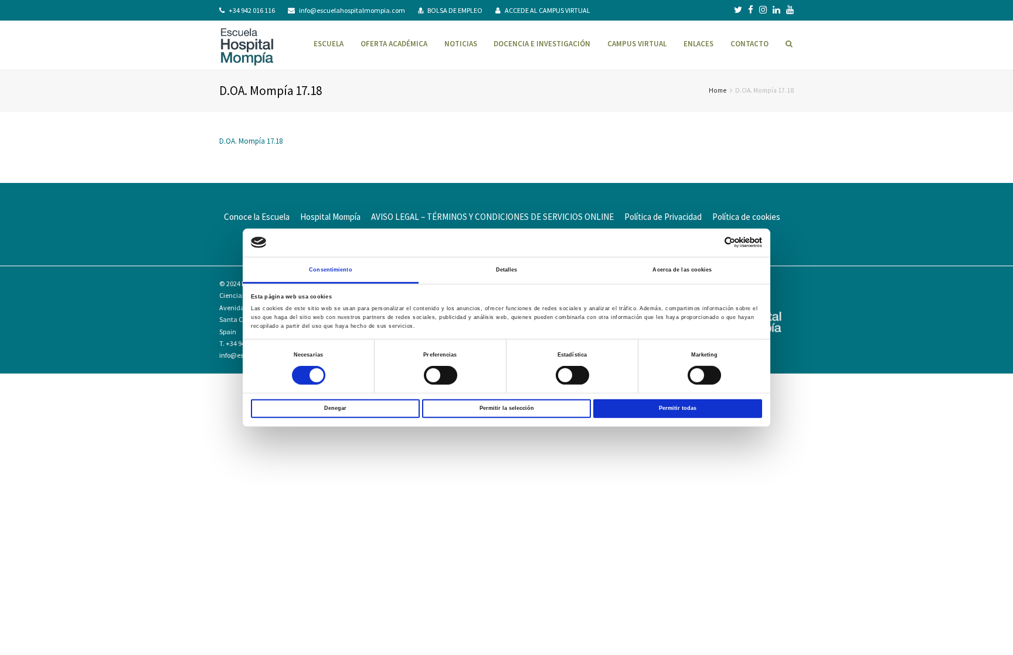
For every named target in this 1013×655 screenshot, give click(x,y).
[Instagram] (763, 10)
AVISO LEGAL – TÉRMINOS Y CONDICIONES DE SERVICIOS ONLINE (492, 216)
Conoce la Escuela (257, 216)
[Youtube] (790, 10)
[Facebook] (750, 10)
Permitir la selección (507, 408)
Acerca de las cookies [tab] (682, 270)
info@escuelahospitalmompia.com (352, 10)
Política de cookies (746, 216)
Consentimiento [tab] (330, 270)
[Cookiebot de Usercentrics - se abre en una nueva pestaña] (711, 242)
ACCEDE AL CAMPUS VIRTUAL (547, 10)
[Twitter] (738, 10)
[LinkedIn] (776, 10)
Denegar (335, 408)
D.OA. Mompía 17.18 (251, 141)
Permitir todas (677, 408)
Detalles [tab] (507, 270)
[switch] (440, 375)
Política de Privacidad (663, 216)
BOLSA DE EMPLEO (454, 10)
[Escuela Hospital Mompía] (247, 45)
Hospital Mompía (330, 216)
